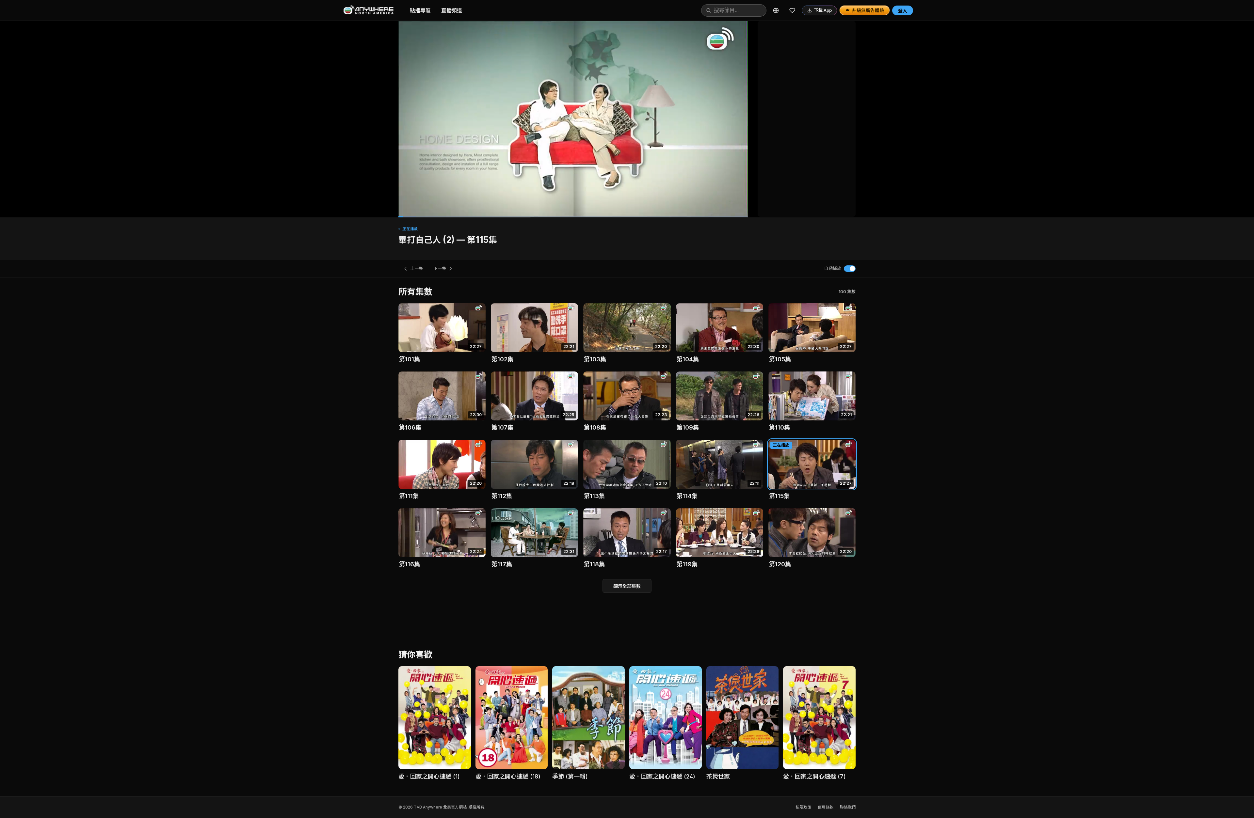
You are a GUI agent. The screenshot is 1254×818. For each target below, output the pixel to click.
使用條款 (825, 807)
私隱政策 (803, 807)
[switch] (850, 268)
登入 (902, 10)
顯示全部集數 (627, 586)
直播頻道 (451, 10)
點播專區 (420, 10)
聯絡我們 (848, 807)
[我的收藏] (792, 10)
